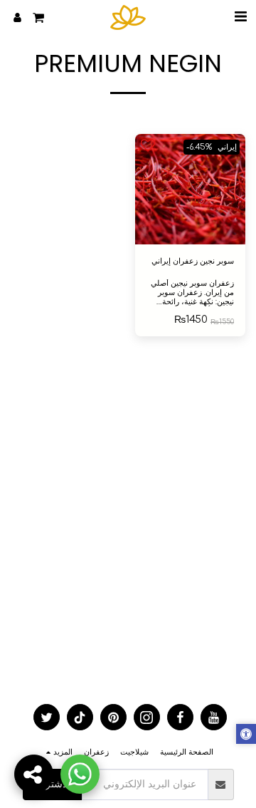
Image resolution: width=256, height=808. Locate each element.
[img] (190, 189)
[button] (240, 17)
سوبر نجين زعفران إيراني (192, 261)
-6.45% (199, 147)
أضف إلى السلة (186, 234)
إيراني (227, 147)
